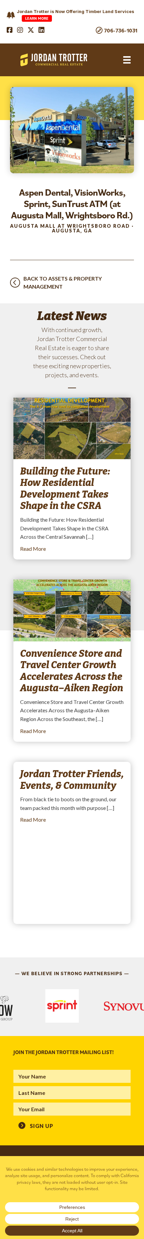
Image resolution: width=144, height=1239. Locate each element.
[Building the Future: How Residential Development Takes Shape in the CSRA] (72, 427)
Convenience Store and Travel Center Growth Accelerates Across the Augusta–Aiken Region (71, 671)
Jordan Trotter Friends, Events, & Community (72, 780)
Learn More (37, 18)
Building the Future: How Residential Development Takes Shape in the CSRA (65, 489)
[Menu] (127, 60)
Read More (33, 548)
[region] (72, 1006)
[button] (35, 1125)
